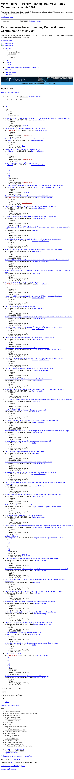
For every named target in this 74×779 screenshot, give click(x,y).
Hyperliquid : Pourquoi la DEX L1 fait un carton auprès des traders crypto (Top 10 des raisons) (33, 249)
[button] (7, 106)
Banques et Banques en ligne (40, 261)
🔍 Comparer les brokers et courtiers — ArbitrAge (16, 756)
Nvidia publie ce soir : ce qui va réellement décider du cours (23, 505)
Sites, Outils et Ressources (44, 197)
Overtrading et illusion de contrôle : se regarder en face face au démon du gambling (30, 601)
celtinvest (10, 165)
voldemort (10, 151)
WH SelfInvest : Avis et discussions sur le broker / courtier (22, 282)
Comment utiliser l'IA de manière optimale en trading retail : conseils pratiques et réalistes (32, 558)
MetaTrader (35, 230)
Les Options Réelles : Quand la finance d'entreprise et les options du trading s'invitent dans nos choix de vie (37, 118)
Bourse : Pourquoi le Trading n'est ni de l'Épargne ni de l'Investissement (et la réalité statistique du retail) (36, 569)
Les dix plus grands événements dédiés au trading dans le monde (24, 451)
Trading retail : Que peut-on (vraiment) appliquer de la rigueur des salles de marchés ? (31, 206)
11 (9, 665)
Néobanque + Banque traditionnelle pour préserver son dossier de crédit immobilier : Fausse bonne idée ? (37, 260)
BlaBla (34, 443)
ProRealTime (36, 273)
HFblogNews (11, 538)
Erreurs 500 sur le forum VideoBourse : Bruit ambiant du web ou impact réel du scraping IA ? (33, 239)
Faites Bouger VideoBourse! (40, 241)
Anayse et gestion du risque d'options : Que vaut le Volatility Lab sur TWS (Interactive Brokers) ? (34, 389)
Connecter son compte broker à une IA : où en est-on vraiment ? (24, 515)
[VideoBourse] (7, 43)
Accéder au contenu (7, 17)
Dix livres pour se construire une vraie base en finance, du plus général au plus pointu (30, 472)
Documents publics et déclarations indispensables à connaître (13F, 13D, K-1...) (29, 196)
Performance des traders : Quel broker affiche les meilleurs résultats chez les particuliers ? (32, 420)
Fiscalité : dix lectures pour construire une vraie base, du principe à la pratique (28, 462)
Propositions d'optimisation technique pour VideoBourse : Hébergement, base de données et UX (34, 358)
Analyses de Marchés (11, 536)
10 (9, 664)
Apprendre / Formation (38, 120)
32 (9, 543)
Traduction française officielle (10, 766)
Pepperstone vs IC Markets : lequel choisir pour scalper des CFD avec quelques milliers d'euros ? (34, 296)
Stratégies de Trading (38, 329)
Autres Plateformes (37, 380)
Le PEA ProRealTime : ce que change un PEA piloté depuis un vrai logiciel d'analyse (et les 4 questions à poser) (39, 399)
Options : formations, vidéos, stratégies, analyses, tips (21, 163)
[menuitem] (14, 52)
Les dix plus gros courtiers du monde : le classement (20, 306)
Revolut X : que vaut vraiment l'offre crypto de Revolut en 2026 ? (25, 128)
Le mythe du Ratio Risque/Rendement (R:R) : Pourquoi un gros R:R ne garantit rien (30, 216)
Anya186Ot (10, 187)
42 (9, 172)
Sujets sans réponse (10, 72)
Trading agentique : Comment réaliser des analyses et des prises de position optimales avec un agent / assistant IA (39, 525)
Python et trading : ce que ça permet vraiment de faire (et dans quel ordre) (27, 348)
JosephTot (25, 125)
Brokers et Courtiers (37, 151)
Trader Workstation (37, 391)
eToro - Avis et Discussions (13, 653)
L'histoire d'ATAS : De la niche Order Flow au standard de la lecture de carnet (28, 379)
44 (9, 175)
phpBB (12, 762)
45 (9, 177)
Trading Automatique (36, 140)
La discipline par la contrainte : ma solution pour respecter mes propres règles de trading (31, 643)
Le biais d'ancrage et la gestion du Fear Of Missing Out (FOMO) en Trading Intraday (30, 612)
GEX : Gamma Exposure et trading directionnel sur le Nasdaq (23, 633)
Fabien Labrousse (12, 130)
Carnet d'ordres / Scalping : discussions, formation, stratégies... (23, 149)
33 (9, 544)
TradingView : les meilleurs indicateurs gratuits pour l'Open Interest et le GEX (28, 622)
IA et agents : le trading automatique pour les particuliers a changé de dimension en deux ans (33, 494)
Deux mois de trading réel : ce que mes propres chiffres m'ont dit (24, 139)
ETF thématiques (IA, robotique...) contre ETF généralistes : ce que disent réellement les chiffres (34, 185)
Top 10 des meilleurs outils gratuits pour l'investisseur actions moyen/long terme (29, 368)
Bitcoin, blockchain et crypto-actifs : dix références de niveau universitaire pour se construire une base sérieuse (38, 317)
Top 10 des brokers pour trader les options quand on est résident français (26, 676)
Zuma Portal (16, 759)
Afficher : (5, 688)
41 (9, 170)
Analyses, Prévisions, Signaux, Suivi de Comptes (47, 187)
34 (9, 546)
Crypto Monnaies (41, 130)
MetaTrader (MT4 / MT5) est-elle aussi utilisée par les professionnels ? (26, 410)
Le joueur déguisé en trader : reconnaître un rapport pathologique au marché (28, 441)
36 (9, 550)
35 (9, 548)
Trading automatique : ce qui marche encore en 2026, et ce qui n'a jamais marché (29, 337)
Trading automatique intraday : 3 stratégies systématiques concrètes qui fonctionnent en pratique (34, 591)
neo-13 (9, 634)
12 (9, 667)
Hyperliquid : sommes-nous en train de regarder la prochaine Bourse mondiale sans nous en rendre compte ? (37, 431)
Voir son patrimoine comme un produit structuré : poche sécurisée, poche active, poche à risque (33, 327)
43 (9, 173)
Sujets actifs (8, 74)
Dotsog (9, 140)
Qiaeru (23, 766)
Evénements (35, 453)
